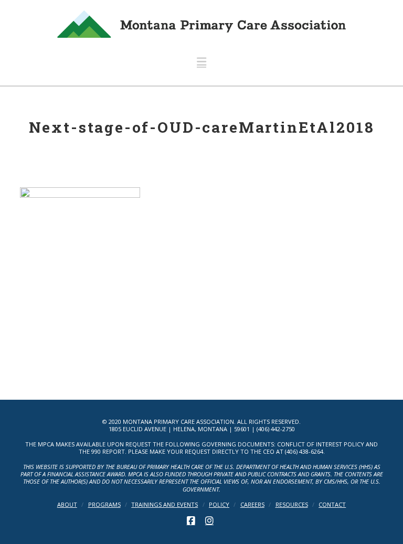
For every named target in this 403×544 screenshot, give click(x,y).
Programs (104, 504)
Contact (332, 504)
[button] (201, 61)
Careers (252, 504)
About (67, 504)
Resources (291, 504)
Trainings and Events (164, 504)
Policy (219, 504)
